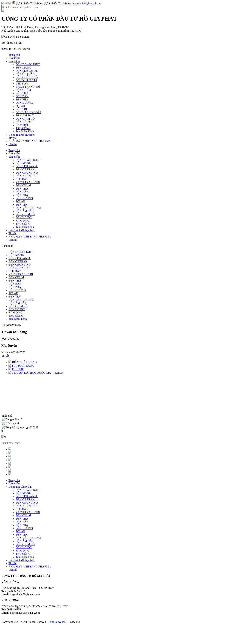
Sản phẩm (14, 61)
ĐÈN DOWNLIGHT (28, 64)
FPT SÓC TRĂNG (23, 365)
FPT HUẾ (18, 369)
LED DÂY (22, 83)
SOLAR (20, 105)
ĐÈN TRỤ (22, 109)
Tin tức (12, 137)
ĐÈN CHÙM (23, 89)
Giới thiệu (14, 57)
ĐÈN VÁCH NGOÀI (28, 112)
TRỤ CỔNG (23, 128)
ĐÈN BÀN (22, 96)
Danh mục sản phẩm (20, 486)
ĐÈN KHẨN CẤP (26, 80)
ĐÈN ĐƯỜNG (24, 102)
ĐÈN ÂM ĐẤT (25, 115)
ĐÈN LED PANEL (27, 70)
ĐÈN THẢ (22, 93)
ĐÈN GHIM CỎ (25, 118)
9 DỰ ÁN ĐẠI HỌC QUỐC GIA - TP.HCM (37, 372)
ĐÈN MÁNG (23, 67)
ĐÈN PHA (22, 99)
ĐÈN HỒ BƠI (24, 121)
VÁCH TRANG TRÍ (28, 86)
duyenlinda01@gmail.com (86, 3)
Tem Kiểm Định (25, 131)
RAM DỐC (22, 125)
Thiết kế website (57, 621)
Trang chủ (14, 54)
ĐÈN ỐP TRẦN (25, 73)
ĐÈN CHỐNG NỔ (27, 77)
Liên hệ (13, 144)
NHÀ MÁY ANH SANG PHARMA (30, 141)
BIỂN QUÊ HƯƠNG (24, 362)
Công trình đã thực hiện (22, 134)
